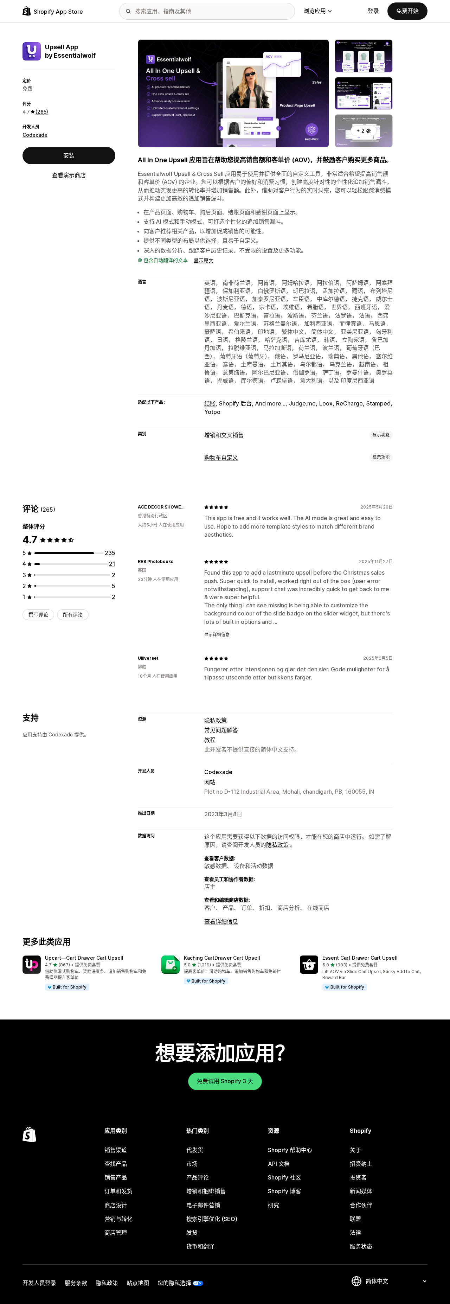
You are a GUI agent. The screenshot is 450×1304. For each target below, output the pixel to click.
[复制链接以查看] (190, 507)
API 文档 (279, 1163)
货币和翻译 (200, 1246)
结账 (210, 403)
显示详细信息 (217, 634)
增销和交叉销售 (224, 435)
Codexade (34, 135)
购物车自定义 (221, 457)
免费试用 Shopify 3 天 (225, 1081)
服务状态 (361, 1246)
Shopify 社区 (284, 1177)
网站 (210, 782)
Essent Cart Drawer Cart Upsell (360, 958)
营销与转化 (118, 1218)
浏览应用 (314, 10)
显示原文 (203, 260)
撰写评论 (38, 615)
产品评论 (197, 1177)
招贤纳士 (361, 1163)
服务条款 (76, 1282)
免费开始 (407, 10)
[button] (86, 973)
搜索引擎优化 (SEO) (211, 1218)
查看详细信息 (221, 921)
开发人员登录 (39, 1282)
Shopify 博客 (284, 1191)
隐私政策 (215, 720)
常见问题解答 (221, 730)
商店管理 (115, 1232)
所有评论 (73, 615)
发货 (192, 1232)
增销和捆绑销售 (206, 1191)
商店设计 (115, 1205)
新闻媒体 (361, 1191)
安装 (69, 155)
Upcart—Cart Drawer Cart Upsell (84, 958)
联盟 (355, 1218)
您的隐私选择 (174, 1282)
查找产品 (115, 1163)
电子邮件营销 (203, 1205)
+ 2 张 (363, 131)
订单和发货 (118, 1191)
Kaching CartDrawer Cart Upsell (222, 958)
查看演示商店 (69, 175)
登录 (373, 10)
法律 (355, 1232)
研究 (273, 1205)
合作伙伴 (361, 1205)
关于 (355, 1149)
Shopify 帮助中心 (290, 1149)
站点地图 (138, 1282)
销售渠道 (115, 1149)
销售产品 (115, 1177)
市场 (192, 1163)
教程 (210, 739)
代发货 (194, 1149)
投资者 (358, 1177)
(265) (42, 112)
